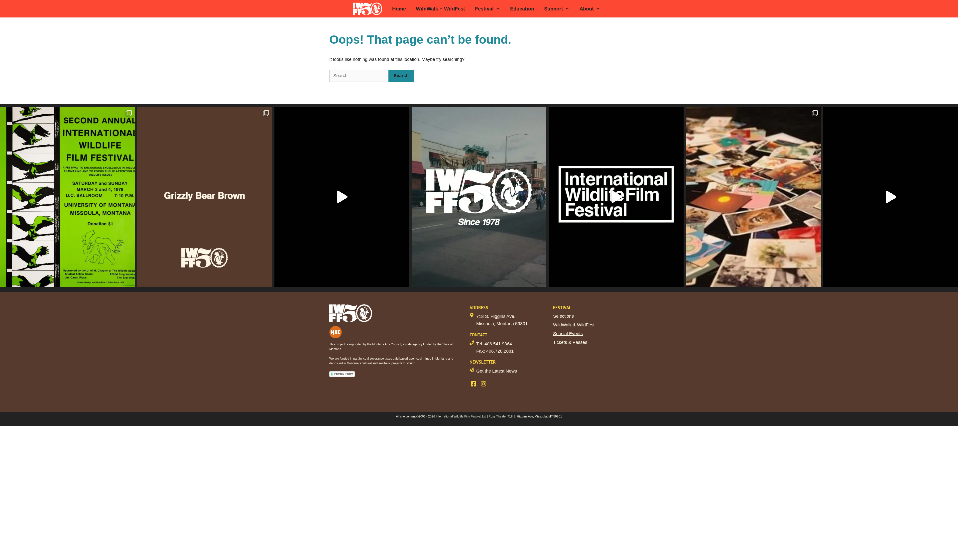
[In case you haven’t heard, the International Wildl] (753, 196)
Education (522, 8)
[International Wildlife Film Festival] (369, 8)
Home (399, 8)
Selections (563, 316)
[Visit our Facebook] (474, 384)
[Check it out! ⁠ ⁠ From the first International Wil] (67, 196)
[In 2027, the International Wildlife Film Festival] (341, 196)
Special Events (568, 333)
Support (553, 8)
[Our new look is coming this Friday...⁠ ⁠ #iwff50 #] (616, 196)
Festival (484, 8)
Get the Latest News (496, 371)
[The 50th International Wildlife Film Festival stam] (479, 196)
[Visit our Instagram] (483, 384)
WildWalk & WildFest (574, 324)
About (587, 8)
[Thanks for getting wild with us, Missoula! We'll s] (890, 196)
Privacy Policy (343, 374)
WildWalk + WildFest (440, 8)
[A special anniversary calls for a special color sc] (204, 196)
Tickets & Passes (570, 342)
